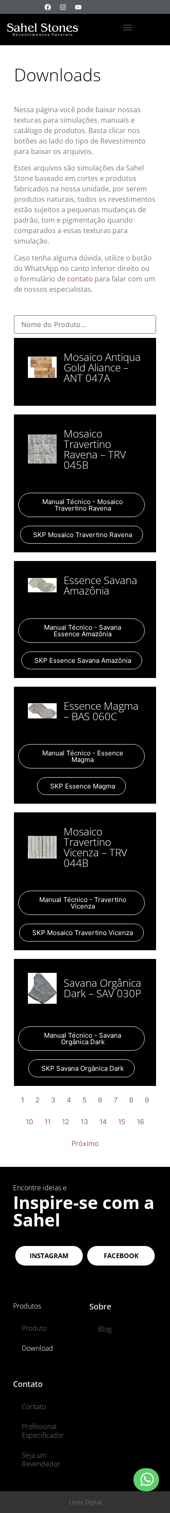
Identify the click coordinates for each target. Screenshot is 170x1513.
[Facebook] (47, 6)
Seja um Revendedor (41, 1459)
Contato (34, 1406)
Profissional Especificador (43, 1431)
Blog (105, 1329)
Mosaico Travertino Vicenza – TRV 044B (95, 847)
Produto (34, 1328)
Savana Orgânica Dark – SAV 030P (102, 987)
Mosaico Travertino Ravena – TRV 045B (95, 449)
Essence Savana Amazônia (100, 585)
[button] (127, 27)
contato (81, 279)
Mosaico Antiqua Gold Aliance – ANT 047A (102, 367)
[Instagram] (62, 6)
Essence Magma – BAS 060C (101, 710)
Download (37, 1348)
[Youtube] (78, 6)
